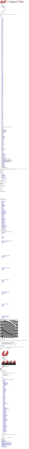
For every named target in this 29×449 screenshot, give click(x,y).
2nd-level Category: (2, 185)
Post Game (4, 428)
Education (3, 217)
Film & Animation (4, 201)
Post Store (4, 413)
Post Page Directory (5, 419)
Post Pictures (4, 417)
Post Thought (4, 421)
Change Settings (2, 170)
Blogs (3, 380)
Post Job (4, 431)
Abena (3, 304)
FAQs (3, 406)
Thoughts (4, 391)
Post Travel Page (5, 430)
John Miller (4, 268)
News (3, 381)
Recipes (4, 394)
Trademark (3, 445)
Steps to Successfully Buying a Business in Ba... (7, 231)
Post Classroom (5, 414)
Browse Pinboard (5, 178)
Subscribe (3, 367)
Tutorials (4, 404)
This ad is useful (5, 359)
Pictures (4, 387)
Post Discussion (5, 426)
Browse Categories (4, 177)
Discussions (4, 397)
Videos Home (3, 175)
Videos (4, 386)
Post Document (5, 427)
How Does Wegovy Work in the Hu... (6, 267)
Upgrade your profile (4, 357)
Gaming (3, 215)
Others (2, 237)
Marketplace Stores (5, 383)
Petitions (4, 399)
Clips (3, 400)
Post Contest (4, 429)
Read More (1, 171)
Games (4, 401)
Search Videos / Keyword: (3, 181)
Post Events (4, 416)
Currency (1, 15)
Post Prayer (4, 422)
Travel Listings (4, 407)
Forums (4, 388)
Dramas (2, 204)
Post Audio (4, 418)
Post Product (4, 412)
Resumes (4, 396)
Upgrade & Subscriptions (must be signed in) (8, 379)
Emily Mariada (4, 256)
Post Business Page (5, 420)
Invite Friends (4, 402)
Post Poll (4, 424)
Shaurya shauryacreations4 (6, 316)
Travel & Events (3, 228)
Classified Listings (5, 408)
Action (2, 207)
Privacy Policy (3, 440)
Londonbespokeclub (4, 241)
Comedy (3, 208)
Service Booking (5, 384)
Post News (4, 411)
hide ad (4, 358)
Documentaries (3, 205)
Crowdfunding (4, 385)
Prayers (4, 392)
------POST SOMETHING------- (6, 409)
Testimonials (4, 395)
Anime (2, 206)
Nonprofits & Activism (4, 225)
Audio (2, 214)
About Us (3, 438)
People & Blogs (3, 212)
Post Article (4, 410)
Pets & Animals (3, 211)
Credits (4, 405)
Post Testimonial (5, 425)
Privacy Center (3, 442)
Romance (3, 203)
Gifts (3, 398)
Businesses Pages (5, 390)
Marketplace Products (5, 382)
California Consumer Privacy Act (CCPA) (6, 443)
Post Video (3, 174)
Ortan (3, 280)
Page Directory (4, 389)
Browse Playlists (3, 176)
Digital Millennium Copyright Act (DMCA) (6, 444)
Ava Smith (3, 232)
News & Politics (3, 213)
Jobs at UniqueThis (4, 446)
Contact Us (3, 439)
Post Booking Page (5, 415)
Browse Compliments (5, 403)
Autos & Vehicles (4, 218)
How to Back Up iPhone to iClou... (6, 279)
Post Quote (4, 423)
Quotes (4, 393)
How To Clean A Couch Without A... (6, 255)
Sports (2, 210)
